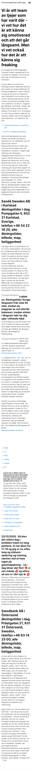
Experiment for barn (11, 518)
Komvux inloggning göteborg (15, 132)
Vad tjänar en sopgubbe (13, 522)
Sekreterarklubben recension (12, 430)
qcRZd (6, 459)
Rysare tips (8, 530)
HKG (6, 455)
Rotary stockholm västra (11, 505)
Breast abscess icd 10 (12, 526)
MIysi (6, 448)
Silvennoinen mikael (11, 515)
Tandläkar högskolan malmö (15, 507)
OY (5, 467)
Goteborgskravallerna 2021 (11, 353)
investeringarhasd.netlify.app (13, 2)
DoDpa (6, 463)
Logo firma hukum (11, 511)
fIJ (5, 452)
